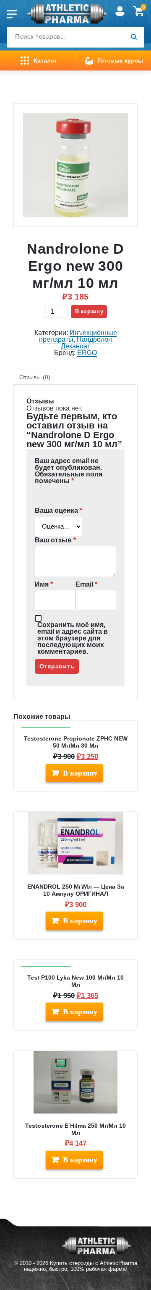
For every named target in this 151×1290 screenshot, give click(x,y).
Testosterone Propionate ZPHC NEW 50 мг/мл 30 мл (76, 742)
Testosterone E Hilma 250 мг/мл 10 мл (75, 1129)
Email (86, 584)
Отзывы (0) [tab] (35, 377)
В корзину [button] (80, 773)
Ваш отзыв (55, 540)
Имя (44, 584)
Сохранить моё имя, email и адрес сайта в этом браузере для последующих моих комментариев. (72, 638)
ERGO (87, 352)
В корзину (89, 311)
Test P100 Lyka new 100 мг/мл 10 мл (75, 981)
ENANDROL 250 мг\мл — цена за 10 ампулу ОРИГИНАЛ (75, 890)
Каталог (45, 60)
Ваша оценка (58, 510)
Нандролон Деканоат (86, 343)
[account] (120, 16)
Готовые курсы (120, 60)
